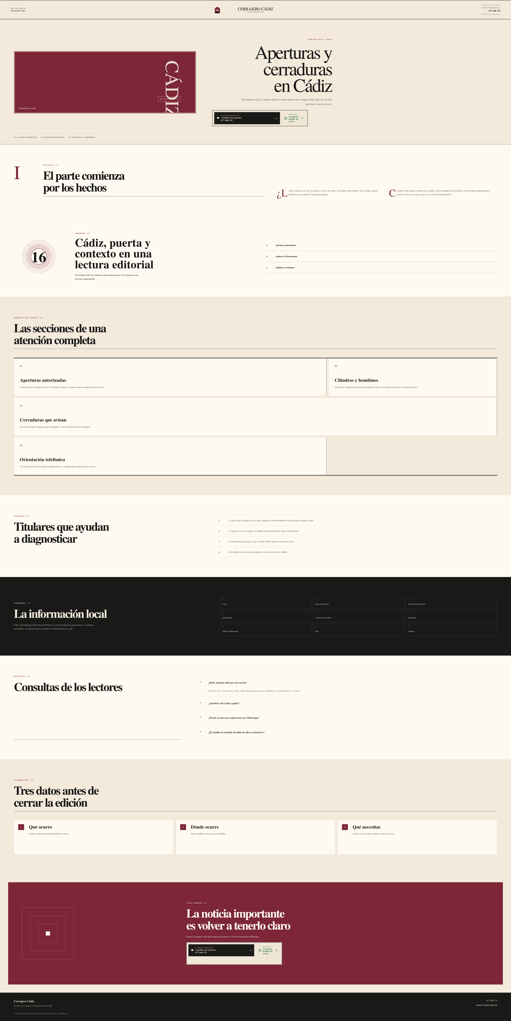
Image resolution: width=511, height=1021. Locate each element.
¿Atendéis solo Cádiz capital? (220, 703)
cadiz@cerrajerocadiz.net (197, 960)
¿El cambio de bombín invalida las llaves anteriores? (232, 732)
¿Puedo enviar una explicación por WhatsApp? (229, 718)
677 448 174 (492, 1000)
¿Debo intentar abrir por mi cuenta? (223, 682)
